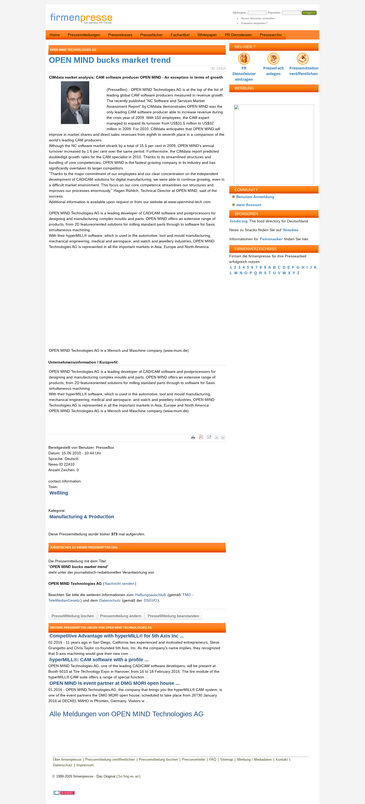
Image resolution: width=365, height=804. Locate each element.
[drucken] (193, 438)
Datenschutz (110, 600)
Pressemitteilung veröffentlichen (302, 69)
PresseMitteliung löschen (73, 616)
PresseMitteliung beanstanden (173, 616)
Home (55, 35)
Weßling (58, 493)
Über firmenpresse (67, 759)
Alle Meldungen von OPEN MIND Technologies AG (126, 714)
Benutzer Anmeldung (255, 197)
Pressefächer (151, 35)
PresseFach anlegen (273, 69)
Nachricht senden (119, 583)
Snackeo (291, 230)
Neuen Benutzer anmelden (258, 18)
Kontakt (282, 759)
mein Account (248, 205)
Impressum (85, 765)
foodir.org (239, 221)
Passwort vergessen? (254, 23)
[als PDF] (201, 438)
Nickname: (240, 12)
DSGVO (150, 600)
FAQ (212, 759)
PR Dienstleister (238, 35)
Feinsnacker (271, 239)
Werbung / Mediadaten (254, 759)
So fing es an (128, 776)
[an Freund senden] (209, 438)
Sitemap (226, 759)
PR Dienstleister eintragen (244, 69)
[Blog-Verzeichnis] (64, 794)
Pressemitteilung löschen (158, 759)
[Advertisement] (128, 301)
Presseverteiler (193, 759)
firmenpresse (84, 19)
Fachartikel (180, 35)
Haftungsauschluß (150, 595)
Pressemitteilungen (84, 35)
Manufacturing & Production (81, 516)
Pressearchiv (271, 35)
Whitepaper (207, 35)
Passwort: (274, 12)
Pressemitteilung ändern (120, 616)
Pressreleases (120, 35)
